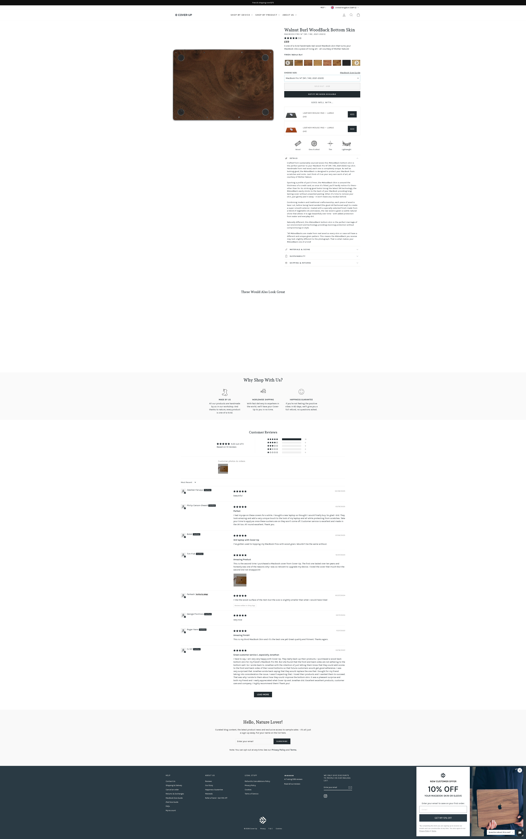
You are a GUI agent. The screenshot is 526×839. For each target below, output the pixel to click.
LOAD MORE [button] (263, 694)
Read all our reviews (292, 784)
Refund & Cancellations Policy (257, 781)
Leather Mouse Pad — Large (318, 113)
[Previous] (288, 63)
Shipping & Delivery (174, 785)
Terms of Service (251, 794)
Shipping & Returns (300, 263)
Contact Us (170, 781)
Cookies (248, 790)
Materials (209, 794)
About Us (288, 15)
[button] (291, 38)
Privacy (263, 829)
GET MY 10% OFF (443, 817)
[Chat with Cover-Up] (520, 833)
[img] (240, 491)
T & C (270, 829)
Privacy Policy (278, 749)
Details (294, 158)
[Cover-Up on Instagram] (325, 796)
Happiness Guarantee (214, 790)
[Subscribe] (350, 787)
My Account (171, 810)
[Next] (357, 63)
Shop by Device (240, 15)
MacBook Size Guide (350, 72)
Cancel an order (172, 790)
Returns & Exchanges (175, 794)
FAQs (168, 806)
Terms (293, 749)
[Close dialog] (519, 770)
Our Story (209, 785)
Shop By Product (266, 15)
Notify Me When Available (322, 94)
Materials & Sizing (300, 249)
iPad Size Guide (172, 802)
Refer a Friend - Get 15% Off (216, 798)
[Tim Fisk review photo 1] (240, 580)
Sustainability (297, 256)
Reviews (208, 781)
